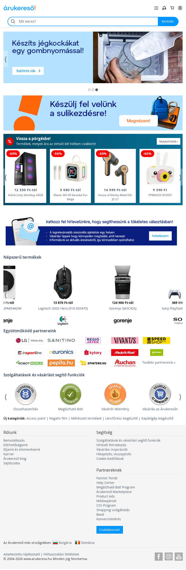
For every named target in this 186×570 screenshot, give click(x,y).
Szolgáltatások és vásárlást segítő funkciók (128, 440)
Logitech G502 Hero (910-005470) (63, 305)
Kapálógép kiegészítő (157, 418)
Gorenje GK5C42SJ (123, 305)
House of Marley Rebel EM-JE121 (115, 194)
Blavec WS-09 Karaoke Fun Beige (70, 194)
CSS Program (106, 505)
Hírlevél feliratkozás (111, 445)
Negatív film (58, 418)
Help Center (105, 482)
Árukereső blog (14, 458)
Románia (88, 542)
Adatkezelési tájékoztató (21, 554)
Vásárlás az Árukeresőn (160, 409)
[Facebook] (159, 555)
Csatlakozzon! (109, 530)
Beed (100, 514)
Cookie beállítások (110, 458)
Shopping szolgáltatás (113, 510)
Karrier (8, 454)
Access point (36, 418)
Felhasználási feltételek (61, 554)
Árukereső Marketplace (114, 492)
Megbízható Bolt (70, 409)
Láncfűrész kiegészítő (121, 418)
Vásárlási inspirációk (111, 449)
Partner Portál (106, 478)
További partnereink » (156, 362)
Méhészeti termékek (86, 418)
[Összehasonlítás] (164, 8)
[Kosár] (172, 8)
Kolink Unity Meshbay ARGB (25, 192)
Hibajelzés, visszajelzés (113, 454)
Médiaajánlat (106, 501)
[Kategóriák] (156, 8)
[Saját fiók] (180, 8)
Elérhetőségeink (15, 445)
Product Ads (105, 496)
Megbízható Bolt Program (115, 487)
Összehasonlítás (25, 409)
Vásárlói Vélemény (115, 409)
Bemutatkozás (14, 440)
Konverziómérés (108, 519)
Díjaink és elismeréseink (21, 449)
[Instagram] (169, 555)
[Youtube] (179, 555)
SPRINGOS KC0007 (160, 192)
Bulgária (65, 542)
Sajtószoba (11, 463)
